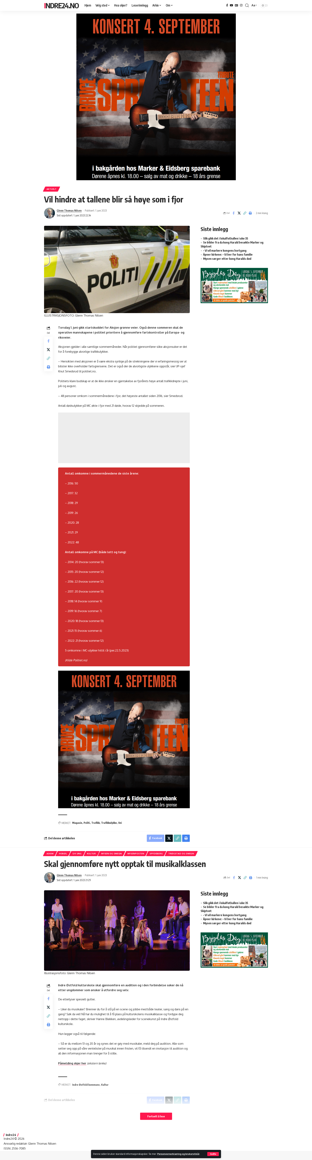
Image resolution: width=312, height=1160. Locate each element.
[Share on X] (239, 213)
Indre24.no (61, 5)
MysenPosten (135, 853)
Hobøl (63, 853)
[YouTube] (231, 5)
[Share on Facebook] (233, 213)
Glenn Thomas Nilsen (69, 210)
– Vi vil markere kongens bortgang (224, 250)
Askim (50, 853)
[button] (213, 1154)
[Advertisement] (124, 438)
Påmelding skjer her (72, 1063)
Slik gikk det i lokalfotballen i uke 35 (225, 238)
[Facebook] (227, 5)
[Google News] (236, 5)
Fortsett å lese (156, 1116)
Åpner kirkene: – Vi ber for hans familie (228, 254)
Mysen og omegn (111, 853)
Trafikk (95, 822)
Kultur (91, 853)
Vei (120, 822)
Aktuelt (52, 189)
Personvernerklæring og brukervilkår (178, 1153)
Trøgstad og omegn (181, 853)
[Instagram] (241, 5)
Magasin (77, 822)
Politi (87, 822)
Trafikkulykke (109, 822)
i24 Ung (77, 853)
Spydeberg (156, 853)
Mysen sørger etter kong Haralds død (227, 258)
